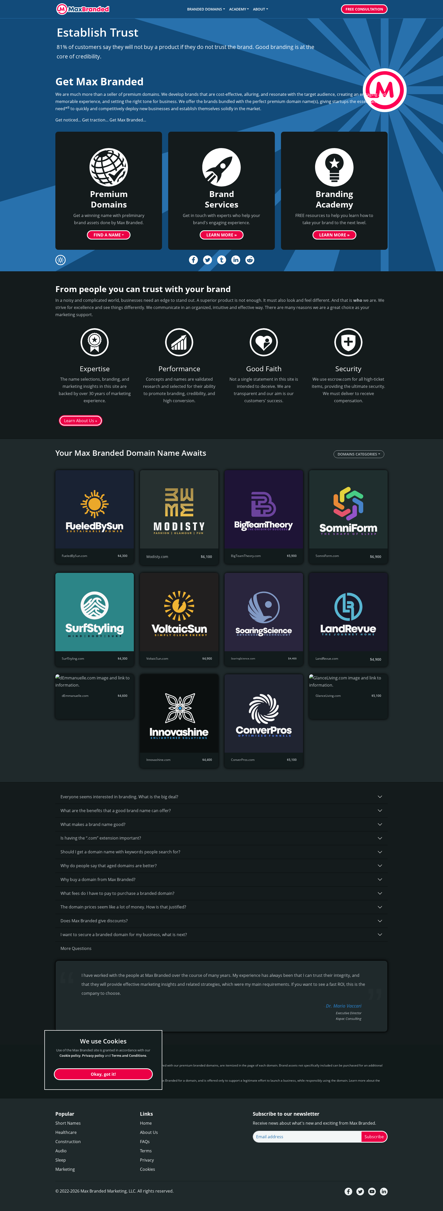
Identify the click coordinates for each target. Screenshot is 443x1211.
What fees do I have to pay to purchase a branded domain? (117, 893)
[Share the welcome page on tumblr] (221, 259)
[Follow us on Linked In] (384, 1191)
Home (146, 1123)
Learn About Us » (80, 420)
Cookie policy (69, 1055)
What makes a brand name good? (93, 824)
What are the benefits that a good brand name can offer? (116, 810)
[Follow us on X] (360, 1191)
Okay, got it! (103, 1074)
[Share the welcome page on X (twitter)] (207, 259)
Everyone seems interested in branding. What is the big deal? (119, 797)
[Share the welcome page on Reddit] (249, 259)
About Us (149, 1132)
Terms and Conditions (129, 1055)
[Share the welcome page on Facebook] (193, 259)
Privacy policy (93, 1055)
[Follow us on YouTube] (372, 1191)
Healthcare (66, 1132)
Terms (146, 1151)
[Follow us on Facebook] (348, 1191)
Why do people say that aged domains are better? (109, 865)
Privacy (147, 1160)
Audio (61, 1151)
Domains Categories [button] (357, 454)
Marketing (65, 1169)
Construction (68, 1141)
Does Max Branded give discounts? (94, 921)
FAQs (145, 1141)
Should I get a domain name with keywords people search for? (120, 852)
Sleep (60, 1160)
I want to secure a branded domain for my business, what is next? (124, 934)
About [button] (259, 9)
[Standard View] (60, 260)
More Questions (76, 948)
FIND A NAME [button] (107, 235)
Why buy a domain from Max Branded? (98, 879)
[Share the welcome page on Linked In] (235, 259)
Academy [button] (237, 9)
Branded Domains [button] (204, 9)
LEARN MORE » (221, 235)
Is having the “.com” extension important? (101, 838)
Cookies (147, 1169)
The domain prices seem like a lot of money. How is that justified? (123, 907)
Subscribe (374, 1137)
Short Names (68, 1123)
